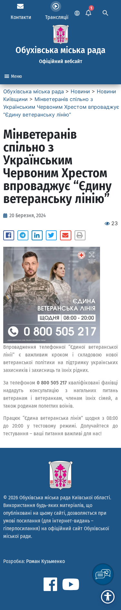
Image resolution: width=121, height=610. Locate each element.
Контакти (21, 17)
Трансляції (56, 17)
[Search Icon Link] (105, 12)
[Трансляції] (56, 6)
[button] (8, 235)
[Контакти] (20, 6)
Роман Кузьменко (45, 561)
